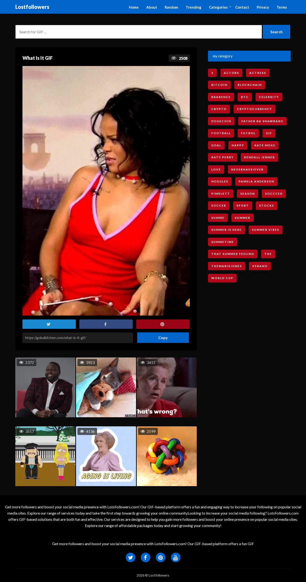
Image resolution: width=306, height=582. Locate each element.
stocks (266, 205)
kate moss (264, 145)
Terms (282, 7)
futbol (248, 133)
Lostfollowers (32, 7)
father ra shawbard (262, 121)
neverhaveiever (247, 169)
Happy (238, 145)
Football (221, 133)
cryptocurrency (254, 109)
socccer (274, 193)
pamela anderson (256, 181)
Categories (218, 7)
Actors (231, 73)
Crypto (219, 109)
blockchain (250, 85)
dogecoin (221, 121)
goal (216, 145)
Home (134, 7)
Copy (161, 336)
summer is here (226, 229)
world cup (222, 278)
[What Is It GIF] (106, 191)
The (268, 254)
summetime (222, 242)
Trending (193, 7)
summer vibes (265, 229)
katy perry (222, 157)
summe (217, 218)
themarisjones (226, 266)
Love (216, 169)
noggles (219, 181)
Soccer (218, 205)
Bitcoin (219, 85)
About (151, 7)
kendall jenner (259, 157)
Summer (242, 218)
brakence (221, 97)
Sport (242, 205)
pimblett (220, 193)
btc (245, 97)
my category (223, 56)
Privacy (263, 7)
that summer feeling (232, 254)
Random (171, 7)
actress (257, 73)
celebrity (269, 97)
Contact (242, 7)
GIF (269, 133)
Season (247, 193)
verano (260, 266)
